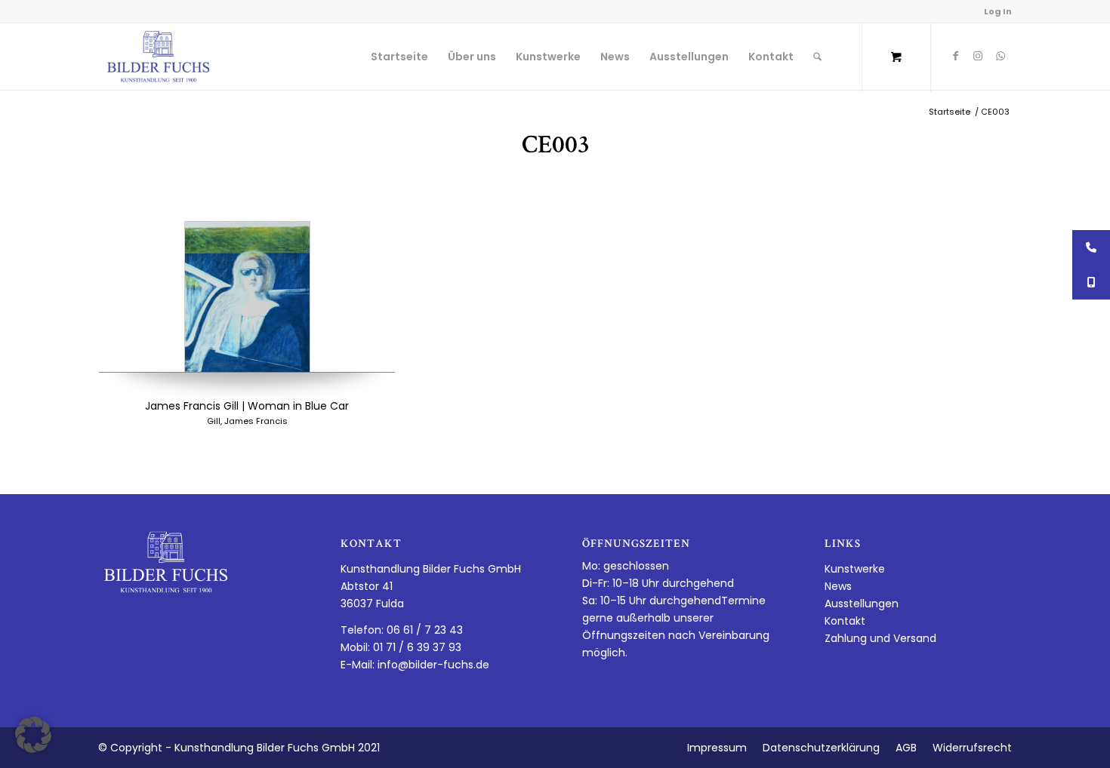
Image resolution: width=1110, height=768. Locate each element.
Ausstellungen (862, 603)
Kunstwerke (855, 568)
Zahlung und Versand (880, 638)
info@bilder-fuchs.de (433, 664)
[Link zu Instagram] (978, 56)
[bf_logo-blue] (158, 56)
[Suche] (817, 56)
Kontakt (845, 620)
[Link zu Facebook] (955, 56)
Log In (998, 11)
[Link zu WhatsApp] (1000, 56)
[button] (33, 735)
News (838, 586)
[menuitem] (399, 56)
